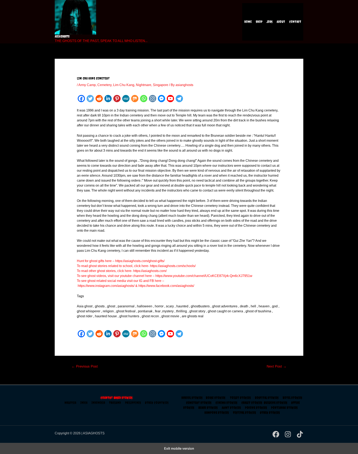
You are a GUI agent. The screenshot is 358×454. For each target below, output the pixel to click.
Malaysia (70, 403)
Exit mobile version (179, 448)
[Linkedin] (108, 99)
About (281, 22)
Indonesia (100, 403)
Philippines (135, 403)
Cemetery (104, 85)
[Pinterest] (117, 99)
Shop (259, 22)
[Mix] (135, 99)
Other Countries (156, 403)
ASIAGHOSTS (62, 36)
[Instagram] (153, 99)
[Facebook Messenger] (161, 99)
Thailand (117, 403)
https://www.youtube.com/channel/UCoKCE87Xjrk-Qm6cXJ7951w (203, 276)
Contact (295, 22)
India (86, 403)
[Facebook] (81, 99)
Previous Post (84, 366)
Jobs (269, 22)
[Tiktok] (299, 434)
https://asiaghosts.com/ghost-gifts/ (139, 261)
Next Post (277, 366)
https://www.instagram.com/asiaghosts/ (106, 285)
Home (248, 22)
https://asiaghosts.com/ (149, 271)
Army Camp (87, 85)
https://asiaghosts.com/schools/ (173, 266)
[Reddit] (99, 99)
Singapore (160, 85)
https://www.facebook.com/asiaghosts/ (166, 285)
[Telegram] (179, 99)
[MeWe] (126, 99)
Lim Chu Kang (123, 85)
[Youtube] (170, 99)
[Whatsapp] (144, 99)
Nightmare (143, 85)
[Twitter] (90, 99)
